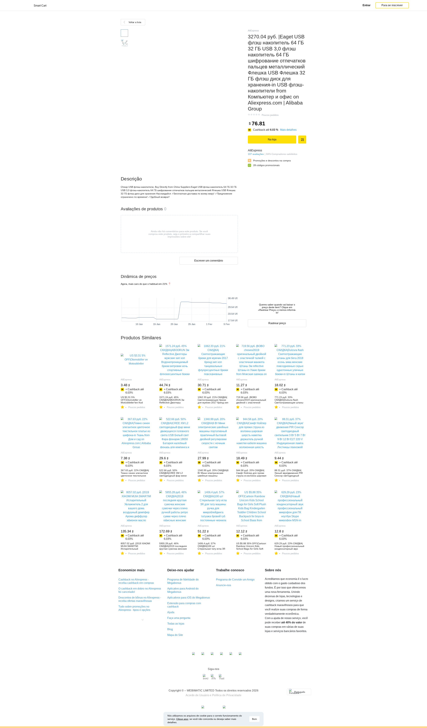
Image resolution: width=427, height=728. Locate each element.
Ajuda (170, 612)
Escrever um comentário (208, 260)
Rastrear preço (277, 323)
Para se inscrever (392, 5)
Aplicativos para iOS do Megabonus (188, 597)
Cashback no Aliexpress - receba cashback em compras (136, 581)
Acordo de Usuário (197, 695)
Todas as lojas (175, 623)
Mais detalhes (288, 129)
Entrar (366, 5)
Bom (254, 719)
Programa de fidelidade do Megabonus (183, 581)
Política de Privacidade (227, 695)
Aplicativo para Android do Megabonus (182, 590)
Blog (170, 629)
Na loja (272, 139)
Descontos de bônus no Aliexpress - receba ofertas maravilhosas (139, 599)
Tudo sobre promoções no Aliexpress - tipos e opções (134, 608)
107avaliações (256, 154)
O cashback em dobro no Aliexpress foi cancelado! (139, 590)
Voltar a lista (135, 22)
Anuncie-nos (223, 585)
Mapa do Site (175, 635)
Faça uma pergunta (178, 618)
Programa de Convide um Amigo (235, 579)
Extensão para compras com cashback (184, 605)
